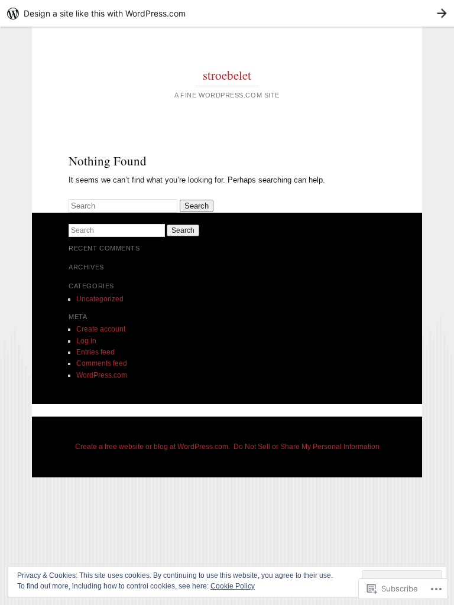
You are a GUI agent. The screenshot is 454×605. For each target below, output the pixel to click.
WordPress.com (101, 375)
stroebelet (227, 75)
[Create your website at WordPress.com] (227, 13)
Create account (100, 329)
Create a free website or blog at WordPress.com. (152, 447)
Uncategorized (100, 299)
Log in (86, 341)
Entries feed (95, 352)
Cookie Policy (232, 586)
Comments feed (101, 363)
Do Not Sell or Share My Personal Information (307, 447)
